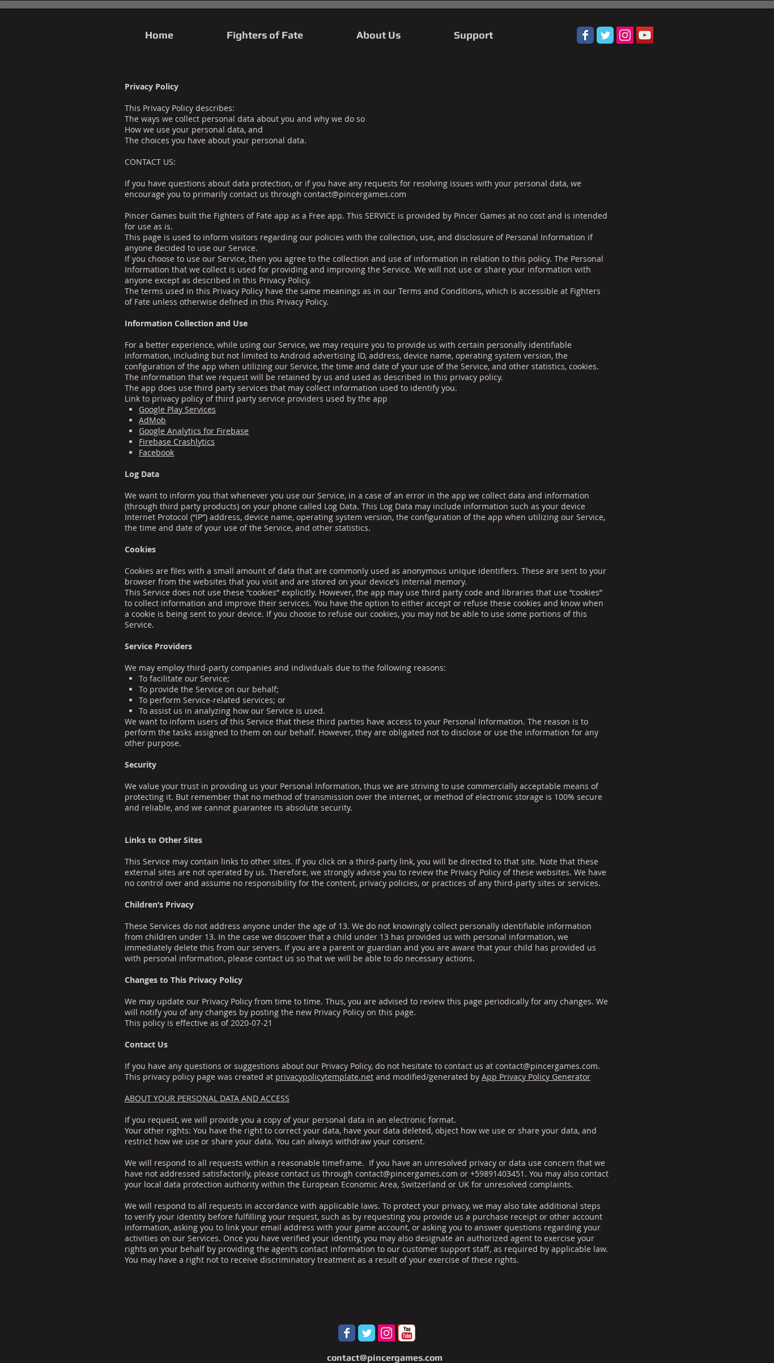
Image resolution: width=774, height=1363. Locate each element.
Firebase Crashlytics (177, 441)
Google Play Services (177, 409)
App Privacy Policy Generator (536, 1076)
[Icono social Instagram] (624, 35)
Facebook (156, 452)
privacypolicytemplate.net (324, 1076)
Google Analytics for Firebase (194, 430)
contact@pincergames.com (355, 194)
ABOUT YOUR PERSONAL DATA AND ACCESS (207, 1098)
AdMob (152, 420)
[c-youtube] (406, 1332)
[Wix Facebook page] (585, 35)
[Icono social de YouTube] (644, 35)
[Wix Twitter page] (605, 35)
